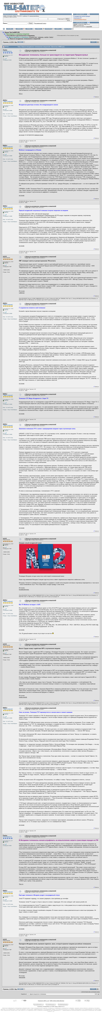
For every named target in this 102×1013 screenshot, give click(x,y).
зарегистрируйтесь (34, 16)
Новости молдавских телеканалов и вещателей (25, 39)
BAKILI (5, 100)
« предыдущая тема (85, 39)
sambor (46, 37)
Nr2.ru (20, 93)
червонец (40, 37)
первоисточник (38, 135)
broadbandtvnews (24, 589)
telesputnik (22, 977)
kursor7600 (89, 26)
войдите (25, 16)
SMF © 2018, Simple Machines (57, 1000)
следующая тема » (95, 39)
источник (21, 135)
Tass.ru (21, 884)
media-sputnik (23, 697)
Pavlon (5, 50)
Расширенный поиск (40, 23)
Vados (51, 37)
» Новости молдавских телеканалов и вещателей (40, 50)
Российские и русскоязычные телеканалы (21, 35)
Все (16, 42)
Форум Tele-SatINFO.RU (12, 32)
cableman (22, 293)
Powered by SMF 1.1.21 (43, 1000)
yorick (5, 256)
